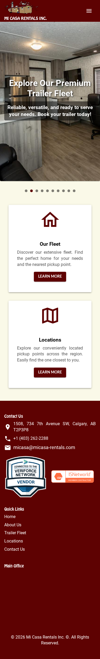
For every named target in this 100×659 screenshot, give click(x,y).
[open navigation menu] (89, 11)
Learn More (50, 276)
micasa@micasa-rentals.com (44, 447)
